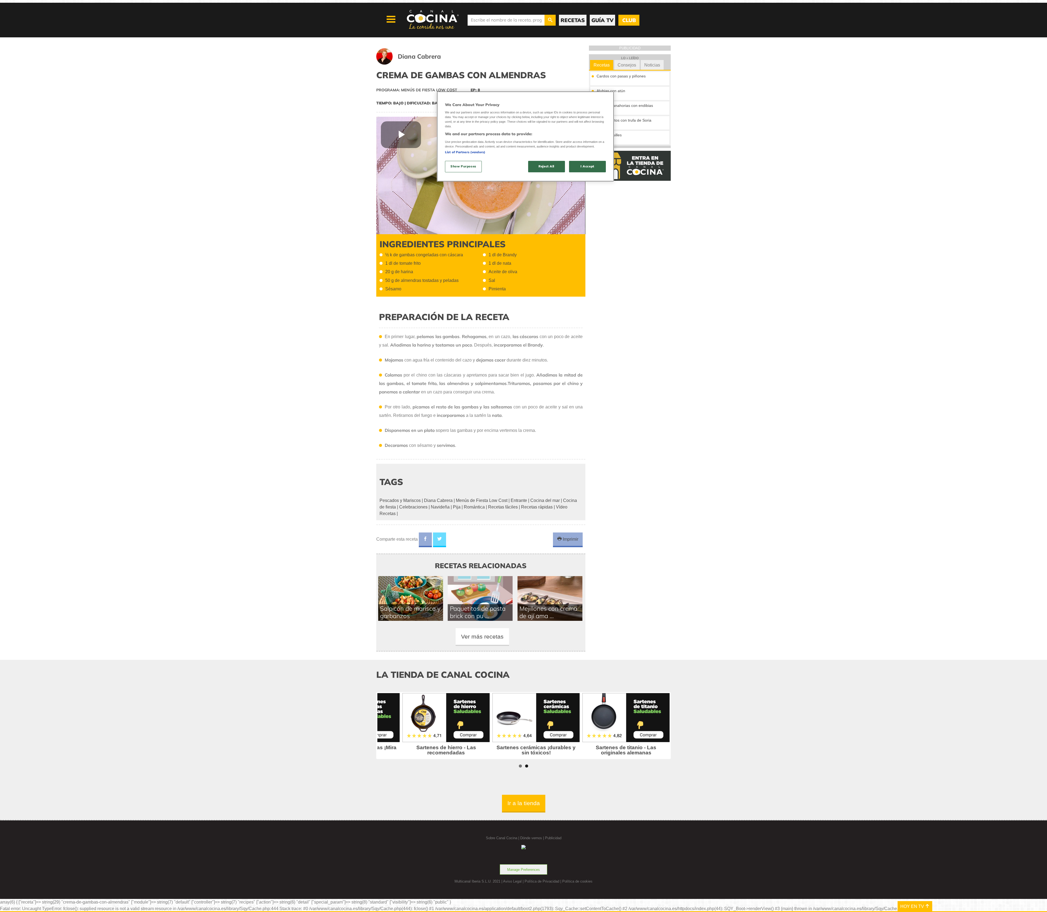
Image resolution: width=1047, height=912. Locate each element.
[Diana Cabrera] (415, 63)
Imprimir (570, 539)
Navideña (440, 507)
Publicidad (553, 838)
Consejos (627, 65)
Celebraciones (413, 507)
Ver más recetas (482, 636)
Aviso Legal (512, 881)
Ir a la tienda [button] (523, 803)
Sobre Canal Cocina (501, 838)
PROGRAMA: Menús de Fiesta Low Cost (416, 90)
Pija (457, 507)
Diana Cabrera (438, 500)
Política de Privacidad (542, 881)
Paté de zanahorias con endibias (625, 105)
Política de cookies (577, 881)
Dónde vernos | (532, 838)
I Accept (587, 166)
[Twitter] (439, 539)
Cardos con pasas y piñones (621, 76)
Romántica (474, 507)
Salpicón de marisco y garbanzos (410, 612)
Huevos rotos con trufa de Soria (624, 120)
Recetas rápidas (537, 507)
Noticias (652, 65)
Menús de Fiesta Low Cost (481, 500)
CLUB (629, 20)
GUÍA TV (602, 20)
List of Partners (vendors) (465, 152)
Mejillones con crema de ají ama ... (548, 612)
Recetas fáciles (503, 507)
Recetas (602, 65)
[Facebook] (425, 539)
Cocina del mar (545, 500)
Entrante (519, 500)
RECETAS (573, 20)
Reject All (546, 166)
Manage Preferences (523, 870)
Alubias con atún (611, 91)
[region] (525, 136)
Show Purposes (463, 166)
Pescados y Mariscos (400, 500)
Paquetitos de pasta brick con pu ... (478, 612)
